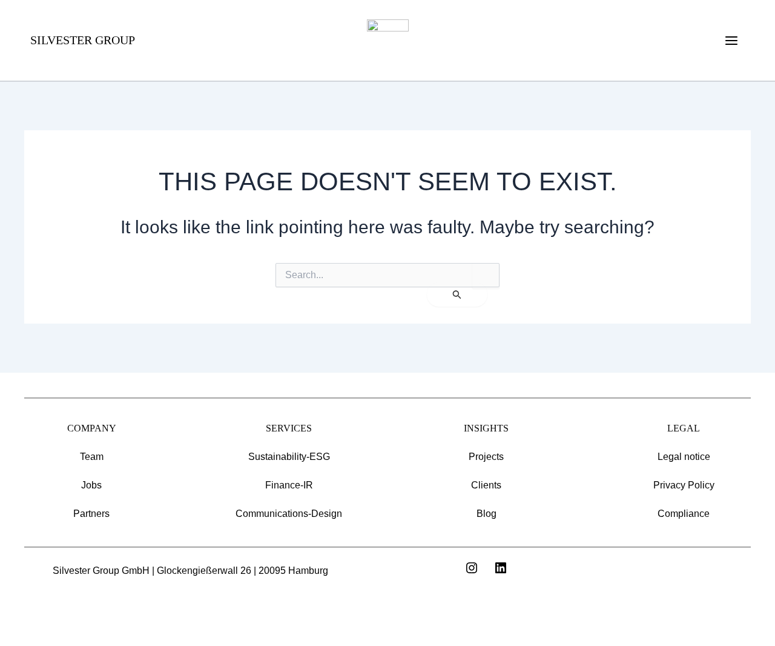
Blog (486, 513)
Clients (486, 485)
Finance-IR (289, 485)
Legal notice (684, 456)
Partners (91, 513)
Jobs (91, 485)
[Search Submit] (457, 294)
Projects (486, 456)
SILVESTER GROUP (82, 40)
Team (92, 456)
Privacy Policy (683, 485)
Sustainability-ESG (289, 456)
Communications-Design (289, 513)
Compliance (684, 513)
